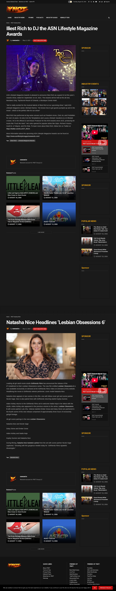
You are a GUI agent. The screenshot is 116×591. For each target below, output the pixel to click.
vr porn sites (73, 580)
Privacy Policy (47, 572)
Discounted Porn (74, 578)
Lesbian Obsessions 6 (66, 386)
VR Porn (89, 580)
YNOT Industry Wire (15, 23)
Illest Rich (13, 140)
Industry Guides (51, 17)
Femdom (89, 574)
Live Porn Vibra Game (93, 584)
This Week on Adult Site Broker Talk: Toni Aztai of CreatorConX (101, 229)
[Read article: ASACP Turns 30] (59, 214)
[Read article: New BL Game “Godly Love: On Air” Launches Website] (59, 188)
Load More (41, 232)
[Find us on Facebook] (88, 2)
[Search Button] (109, 17)
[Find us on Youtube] (96, 2)
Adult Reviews (74, 574)
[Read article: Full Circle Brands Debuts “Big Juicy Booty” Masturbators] (86, 241)
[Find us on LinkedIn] (93, 2)
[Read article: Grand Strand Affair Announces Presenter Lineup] (86, 253)
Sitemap (45, 578)
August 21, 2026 (51, 198)
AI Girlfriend (90, 582)
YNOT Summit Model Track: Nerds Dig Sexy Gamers (98, 143)
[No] (114, 588)
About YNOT (46, 568)
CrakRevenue (73, 582)
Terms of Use (47, 570)
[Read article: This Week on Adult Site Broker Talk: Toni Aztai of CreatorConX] (86, 230)
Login (101, 1)
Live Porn (72, 572)
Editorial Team (47, 574)
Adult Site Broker (92, 572)
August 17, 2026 (15, 224)
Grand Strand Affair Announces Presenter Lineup (101, 251)
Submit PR (31, 1)
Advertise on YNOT (23, 1)
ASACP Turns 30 (49, 222)
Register (107, 1)
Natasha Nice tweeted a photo (28, 443)
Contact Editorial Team (12, 1)
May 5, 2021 (27, 40)
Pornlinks (90, 568)
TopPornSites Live (75, 576)
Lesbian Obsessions (37, 419)
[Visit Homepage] (17, 9)
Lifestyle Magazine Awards (26, 140)
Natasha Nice (14, 457)
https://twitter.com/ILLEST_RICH (18, 129)
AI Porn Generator (75, 584)
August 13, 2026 (51, 224)
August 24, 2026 (15, 198)
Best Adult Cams (74, 570)
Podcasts (39, 17)
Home (10, 17)
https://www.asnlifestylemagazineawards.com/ (23, 136)
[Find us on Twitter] (91, 2)
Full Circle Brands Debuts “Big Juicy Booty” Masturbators (100, 240)
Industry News (19, 17)
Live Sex (89, 578)
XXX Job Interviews (92, 570)
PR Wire (30, 17)
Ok (95, 587)
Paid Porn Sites (91, 576)
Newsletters (65, 17)
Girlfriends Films (37, 383)
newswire (15, 40)
